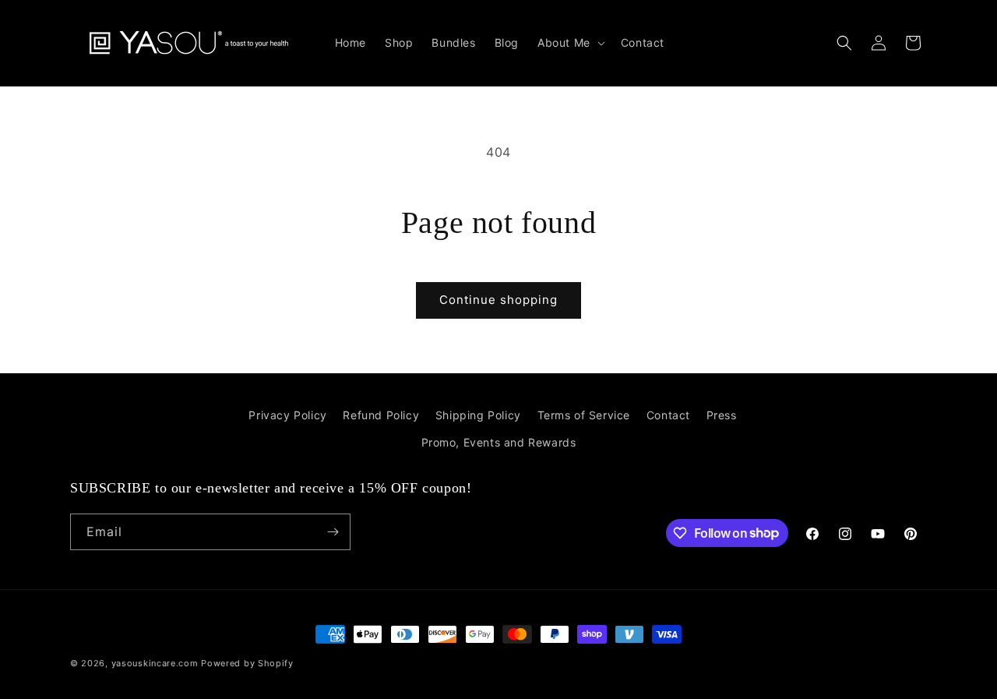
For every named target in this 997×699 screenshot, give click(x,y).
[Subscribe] (332, 532)
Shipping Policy (478, 415)
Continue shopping (498, 299)
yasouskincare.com (155, 663)
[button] (569, 42)
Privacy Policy (287, 415)
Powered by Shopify (247, 663)
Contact (668, 415)
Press (721, 415)
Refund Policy (381, 415)
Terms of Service (584, 415)
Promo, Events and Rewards (498, 442)
